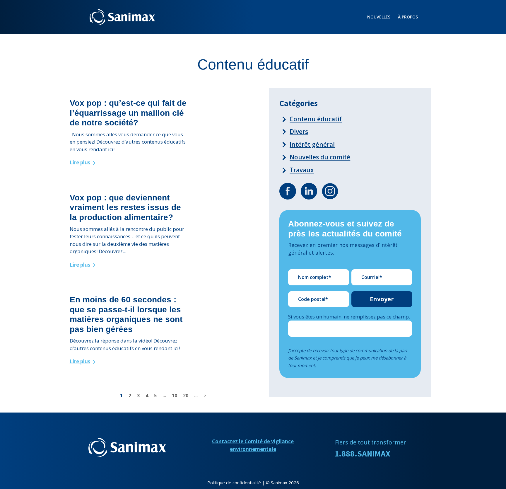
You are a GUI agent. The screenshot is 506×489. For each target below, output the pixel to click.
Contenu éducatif (316, 119)
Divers (299, 131)
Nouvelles (378, 17)
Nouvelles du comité (320, 157)
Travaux (302, 170)
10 (174, 395)
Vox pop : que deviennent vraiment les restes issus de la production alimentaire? (125, 207)
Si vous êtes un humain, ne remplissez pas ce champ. (349, 316)
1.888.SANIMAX (362, 453)
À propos (408, 17)
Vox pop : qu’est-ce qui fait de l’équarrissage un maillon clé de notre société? (128, 112)
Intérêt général (312, 144)
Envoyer (382, 299)
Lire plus (80, 162)
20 (185, 395)
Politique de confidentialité (234, 482)
